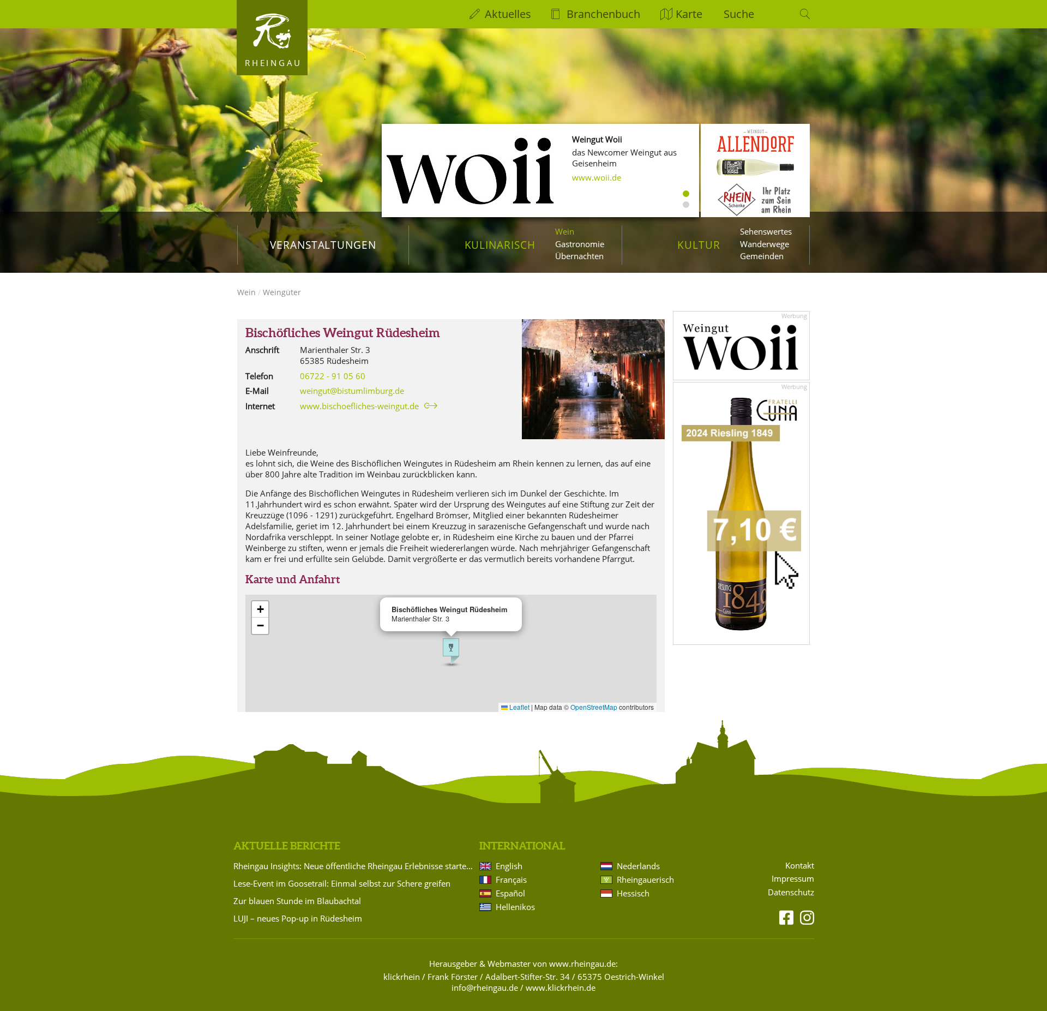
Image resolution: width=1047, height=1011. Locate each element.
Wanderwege (764, 243)
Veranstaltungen (323, 245)
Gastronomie (579, 243)
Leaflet (518, 706)
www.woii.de (596, 177)
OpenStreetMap (593, 706)
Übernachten (579, 255)
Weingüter (282, 292)
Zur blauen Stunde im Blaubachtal (297, 900)
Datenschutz (791, 892)
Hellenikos (515, 906)
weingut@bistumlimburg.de (352, 390)
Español (510, 893)
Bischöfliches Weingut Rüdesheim (342, 333)
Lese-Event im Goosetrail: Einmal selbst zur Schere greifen (341, 883)
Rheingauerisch (645, 879)
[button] (451, 651)
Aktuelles (508, 14)
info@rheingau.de (485, 987)
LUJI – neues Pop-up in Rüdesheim (297, 918)
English (509, 865)
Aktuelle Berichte (286, 846)
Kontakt (799, 865)
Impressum (793, 879)
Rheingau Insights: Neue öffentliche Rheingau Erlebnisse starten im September (354, 865)
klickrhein (401, 976)
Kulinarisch (500, 245)
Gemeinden (762, 255)
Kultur (698, 245)
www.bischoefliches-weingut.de (359, 405)
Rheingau (273, 62)
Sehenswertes (766, 231)
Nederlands (638, 865)
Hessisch (633, 893)
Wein (564, 231)
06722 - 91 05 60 (332, 375)
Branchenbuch (603, 14)
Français (511, 879)
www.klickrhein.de (560, 987)
